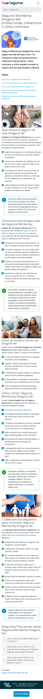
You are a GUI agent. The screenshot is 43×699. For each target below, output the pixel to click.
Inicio (5, 10)
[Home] (12, 3)
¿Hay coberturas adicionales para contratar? (22, 640)
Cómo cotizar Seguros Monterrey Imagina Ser (18, 87)
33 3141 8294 (21, 694)
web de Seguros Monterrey (20, 410)
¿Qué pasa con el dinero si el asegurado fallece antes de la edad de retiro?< (20, 660)
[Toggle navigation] (38, 3)
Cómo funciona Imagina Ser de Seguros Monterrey (19, 83)
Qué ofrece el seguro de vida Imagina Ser (16, 79)
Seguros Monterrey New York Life (15, 673)
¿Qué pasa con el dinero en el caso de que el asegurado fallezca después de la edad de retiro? (22, 649)
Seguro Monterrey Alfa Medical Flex (16, 535)
